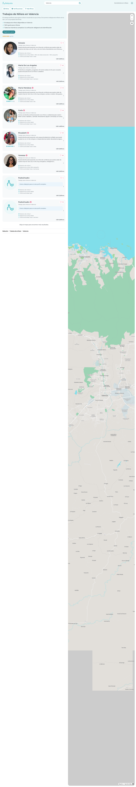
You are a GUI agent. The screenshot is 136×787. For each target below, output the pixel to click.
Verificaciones (18, 9)
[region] (101, 399)
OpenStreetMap (128, 784)
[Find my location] (131, 23)
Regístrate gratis (9, 32)
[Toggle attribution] (133, 784)
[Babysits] (8, 3)
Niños (7, 9)
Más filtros (30, 9)
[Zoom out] (131, 18)
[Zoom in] (131, 15)
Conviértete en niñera (121, 3)
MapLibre (121, 784)
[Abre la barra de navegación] (131, 3)
